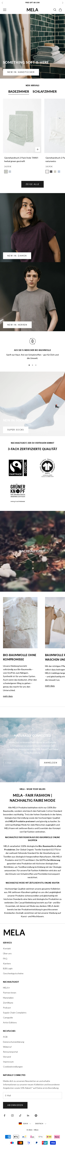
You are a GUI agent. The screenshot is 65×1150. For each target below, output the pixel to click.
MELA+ (6, 987)
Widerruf (7, 1047)
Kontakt (7, 948)
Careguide (8, 1017)
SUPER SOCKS (15, 429)
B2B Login (8, 968)
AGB (5, 1036)
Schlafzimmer (45, 91)
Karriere (7, 963)
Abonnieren (15, 1105)
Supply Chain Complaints (14, 1012)
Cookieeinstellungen (13, 1066)
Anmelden (50, 762)
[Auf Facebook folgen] (4, 1115)
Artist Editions (10, 1022)
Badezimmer (18, 91)
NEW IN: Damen (17, 255)
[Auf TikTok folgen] (20, 1115)
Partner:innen (9, 992)
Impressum (8, 1061)
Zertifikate (8, 1002)
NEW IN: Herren (17, 325)
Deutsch (39, 1123)
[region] (32, 348)
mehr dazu (8, 696)
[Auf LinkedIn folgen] (28, 1115)
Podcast (7, 1007)
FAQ (5, 958)
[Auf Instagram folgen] (12, 1115)
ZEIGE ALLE (32, 184)
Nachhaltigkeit (32, 551)
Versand (7, 1056)
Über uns (7, 953)
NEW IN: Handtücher (21, 72)
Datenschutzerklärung (13, 1042)
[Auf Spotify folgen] (35, 1115)
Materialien (8, 997)
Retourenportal (10, 1051)
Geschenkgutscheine (13, 973)
